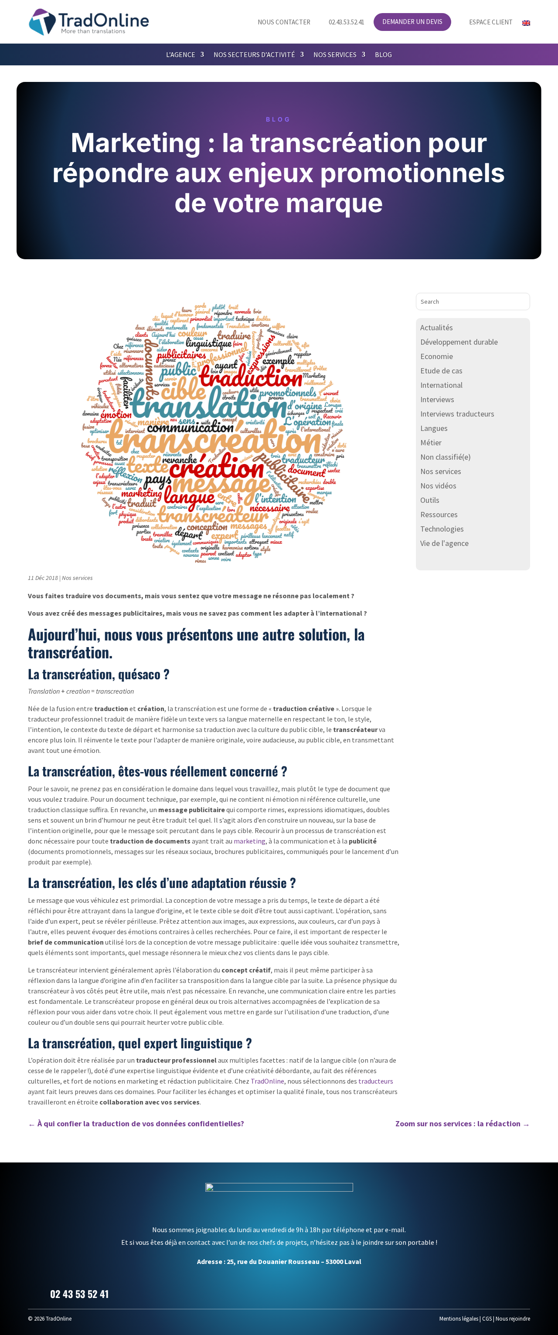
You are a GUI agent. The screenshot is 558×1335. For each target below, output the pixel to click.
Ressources (439, 514)
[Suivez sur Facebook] (479, 1292)
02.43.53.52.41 (342, 22)
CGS (487, 1318)
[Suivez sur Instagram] (521, 1292)
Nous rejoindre (513, 1318)
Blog (383, 55)
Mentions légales (458, 1318)
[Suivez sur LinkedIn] (500, 1292)
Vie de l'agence (444, 543)
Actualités (436, 327)
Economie (436, 356)
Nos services (335, 55)
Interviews (437, 399)
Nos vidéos (438, 486)
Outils (429, 500)
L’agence (180, 55)
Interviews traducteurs (457, 414)
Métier (431, 442)
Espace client (486, 22)
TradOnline (267, 1081)
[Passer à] (526, 25)
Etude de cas (441, 371)
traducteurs (375, 1081)
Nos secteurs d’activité (254, 55)
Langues (434, 428)
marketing (249, 841)
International (441, 385)
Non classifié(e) (445, 457)
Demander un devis (412, 22)
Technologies (442, 529)
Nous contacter (279, 22)
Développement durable (459, 342)
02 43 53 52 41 (79, 1294)
